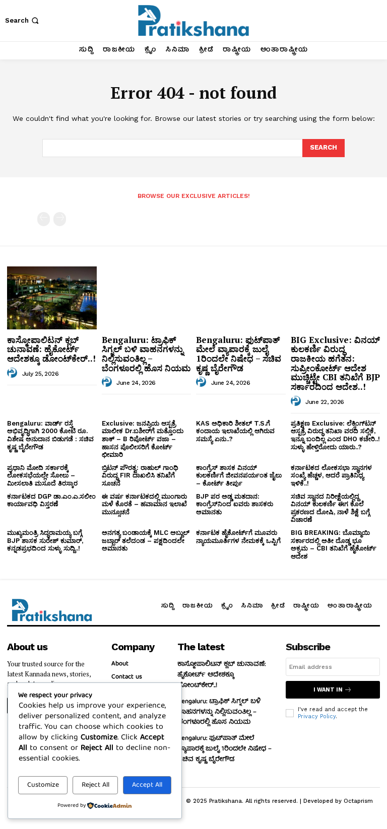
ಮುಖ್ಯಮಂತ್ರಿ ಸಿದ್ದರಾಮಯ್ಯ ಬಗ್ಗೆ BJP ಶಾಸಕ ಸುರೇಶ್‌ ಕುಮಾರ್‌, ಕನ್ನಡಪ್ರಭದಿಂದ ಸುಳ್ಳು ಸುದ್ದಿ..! (45, 540)
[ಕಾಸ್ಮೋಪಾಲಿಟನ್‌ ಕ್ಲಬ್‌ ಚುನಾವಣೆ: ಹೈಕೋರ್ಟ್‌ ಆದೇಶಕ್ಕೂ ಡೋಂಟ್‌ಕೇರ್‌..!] (52, 297)
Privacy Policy (317, 716)
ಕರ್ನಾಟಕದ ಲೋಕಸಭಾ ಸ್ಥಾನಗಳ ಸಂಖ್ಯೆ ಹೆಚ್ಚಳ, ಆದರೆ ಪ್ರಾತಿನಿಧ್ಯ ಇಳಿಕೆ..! (331, 475)
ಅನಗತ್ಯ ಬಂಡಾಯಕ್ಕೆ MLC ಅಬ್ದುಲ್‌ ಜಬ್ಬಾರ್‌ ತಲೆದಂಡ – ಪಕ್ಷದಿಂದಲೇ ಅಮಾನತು (145, 540)
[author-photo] (13, 373)
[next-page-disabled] (59, 219)
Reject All (95, 785)
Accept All (147, 785)
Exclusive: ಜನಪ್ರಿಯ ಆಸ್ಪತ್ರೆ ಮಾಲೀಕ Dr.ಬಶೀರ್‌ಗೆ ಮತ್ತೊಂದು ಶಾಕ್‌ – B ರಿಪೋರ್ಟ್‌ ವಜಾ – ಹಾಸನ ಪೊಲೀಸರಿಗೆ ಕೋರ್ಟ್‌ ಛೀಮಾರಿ (142, 439)
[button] (23, 20)
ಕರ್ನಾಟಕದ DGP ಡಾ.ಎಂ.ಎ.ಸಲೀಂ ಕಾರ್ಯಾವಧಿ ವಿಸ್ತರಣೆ (51, 500)
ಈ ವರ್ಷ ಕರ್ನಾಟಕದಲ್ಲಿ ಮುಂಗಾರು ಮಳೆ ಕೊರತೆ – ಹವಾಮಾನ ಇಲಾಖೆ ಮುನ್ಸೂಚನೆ (144, 504)
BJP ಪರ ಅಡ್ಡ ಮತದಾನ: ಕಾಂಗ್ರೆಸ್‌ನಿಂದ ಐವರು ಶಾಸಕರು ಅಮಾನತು (234, 504)
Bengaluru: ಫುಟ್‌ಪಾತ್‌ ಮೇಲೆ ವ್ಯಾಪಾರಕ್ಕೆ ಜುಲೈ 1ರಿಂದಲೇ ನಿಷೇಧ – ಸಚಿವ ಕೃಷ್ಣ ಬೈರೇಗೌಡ (238, 354)
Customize (43, 785)
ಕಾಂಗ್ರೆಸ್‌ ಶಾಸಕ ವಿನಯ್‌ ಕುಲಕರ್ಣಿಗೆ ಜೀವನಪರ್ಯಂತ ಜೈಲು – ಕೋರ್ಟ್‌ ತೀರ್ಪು (239, 475)
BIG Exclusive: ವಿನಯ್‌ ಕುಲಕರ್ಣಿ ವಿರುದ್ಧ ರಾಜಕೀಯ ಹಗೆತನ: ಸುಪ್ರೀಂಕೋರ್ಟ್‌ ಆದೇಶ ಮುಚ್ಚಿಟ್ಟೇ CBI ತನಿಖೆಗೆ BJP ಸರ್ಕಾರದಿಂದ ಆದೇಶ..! (335, 363)
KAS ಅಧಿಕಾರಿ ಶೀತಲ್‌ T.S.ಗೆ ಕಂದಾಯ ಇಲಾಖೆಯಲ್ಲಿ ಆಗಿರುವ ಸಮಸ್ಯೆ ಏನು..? (235, 431)
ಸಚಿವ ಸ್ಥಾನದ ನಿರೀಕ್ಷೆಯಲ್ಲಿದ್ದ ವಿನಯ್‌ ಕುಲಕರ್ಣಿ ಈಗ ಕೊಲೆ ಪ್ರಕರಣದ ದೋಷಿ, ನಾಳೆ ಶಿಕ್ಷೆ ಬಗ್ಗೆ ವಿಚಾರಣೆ (330, 508)
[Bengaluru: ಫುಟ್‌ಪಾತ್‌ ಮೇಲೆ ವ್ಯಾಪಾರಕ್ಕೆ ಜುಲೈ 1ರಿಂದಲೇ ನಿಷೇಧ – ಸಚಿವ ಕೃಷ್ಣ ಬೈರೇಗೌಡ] (241, 297)
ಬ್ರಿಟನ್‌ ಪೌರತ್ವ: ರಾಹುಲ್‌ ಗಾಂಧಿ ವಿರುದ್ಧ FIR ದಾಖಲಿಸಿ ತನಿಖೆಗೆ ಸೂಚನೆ (140, 475)
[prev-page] (43, 219)
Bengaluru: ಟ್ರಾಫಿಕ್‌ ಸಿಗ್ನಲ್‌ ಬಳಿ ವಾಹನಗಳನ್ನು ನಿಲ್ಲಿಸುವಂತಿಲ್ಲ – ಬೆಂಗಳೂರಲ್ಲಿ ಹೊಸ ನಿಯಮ (146, 354)
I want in (328, 689)
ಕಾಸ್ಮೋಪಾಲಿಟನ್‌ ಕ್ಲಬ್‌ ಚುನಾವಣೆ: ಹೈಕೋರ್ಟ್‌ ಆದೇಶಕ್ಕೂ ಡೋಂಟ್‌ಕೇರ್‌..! (51, 349)
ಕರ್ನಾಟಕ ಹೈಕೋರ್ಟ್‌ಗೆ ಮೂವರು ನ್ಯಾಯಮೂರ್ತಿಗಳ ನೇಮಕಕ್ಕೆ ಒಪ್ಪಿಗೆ (238, 536)
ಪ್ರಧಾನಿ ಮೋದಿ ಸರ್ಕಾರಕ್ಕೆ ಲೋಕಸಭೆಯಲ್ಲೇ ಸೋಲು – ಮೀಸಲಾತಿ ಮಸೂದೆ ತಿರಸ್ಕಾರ (42, 475)
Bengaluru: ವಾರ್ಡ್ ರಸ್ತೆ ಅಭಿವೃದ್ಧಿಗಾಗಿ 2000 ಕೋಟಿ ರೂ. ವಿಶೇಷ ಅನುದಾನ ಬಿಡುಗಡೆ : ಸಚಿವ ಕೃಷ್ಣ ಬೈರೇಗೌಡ (50, 435)
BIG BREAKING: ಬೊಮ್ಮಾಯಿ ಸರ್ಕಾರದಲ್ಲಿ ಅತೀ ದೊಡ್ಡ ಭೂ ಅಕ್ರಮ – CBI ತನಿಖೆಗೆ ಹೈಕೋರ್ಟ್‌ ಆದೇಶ (333, 544)
